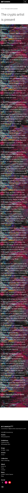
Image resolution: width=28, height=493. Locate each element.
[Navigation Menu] (25, 1)
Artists (2, 454)
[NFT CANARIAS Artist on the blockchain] (5, 1)
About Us (3, 466)
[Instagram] (6, 482)
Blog (2, 476)
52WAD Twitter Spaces (7, 474)
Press (2, 468)
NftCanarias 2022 (5, 444)
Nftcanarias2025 (5, 436)
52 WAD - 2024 (5, 450)
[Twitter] (2, 482)
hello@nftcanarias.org (7, 432)
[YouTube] (9, 482)
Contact (3, 470)
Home (2, 8)
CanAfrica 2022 (5, 442)
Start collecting (5, 460)
